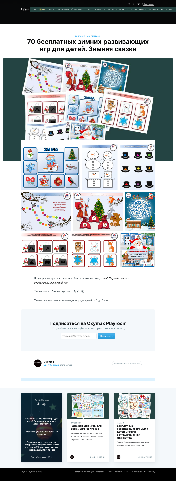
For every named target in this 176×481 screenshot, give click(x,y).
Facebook (100, 472)
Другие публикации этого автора (127, 363)
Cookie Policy (149, 472)
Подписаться (149, 4)
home (34, 9)
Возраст (170, 9)
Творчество (99, 9)
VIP (43, 9)
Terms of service (121, 472)
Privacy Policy (136, 472)
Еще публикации (51, 365)
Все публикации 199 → (41, 457)
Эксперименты (156, 9)
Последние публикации (84, 472)
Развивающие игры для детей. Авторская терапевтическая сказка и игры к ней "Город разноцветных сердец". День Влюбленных (41, 446)
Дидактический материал (70, 9)
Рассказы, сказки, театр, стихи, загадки (127, 9)
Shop (42, 403)
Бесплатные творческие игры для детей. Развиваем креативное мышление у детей (41, 421)
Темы (88, 9)
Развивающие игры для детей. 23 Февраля (42, 432)
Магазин (96, 36)
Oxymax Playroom (28, 472)
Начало (51, 9)
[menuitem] (34, 9)
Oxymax (49, 361)
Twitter (109, 472)
